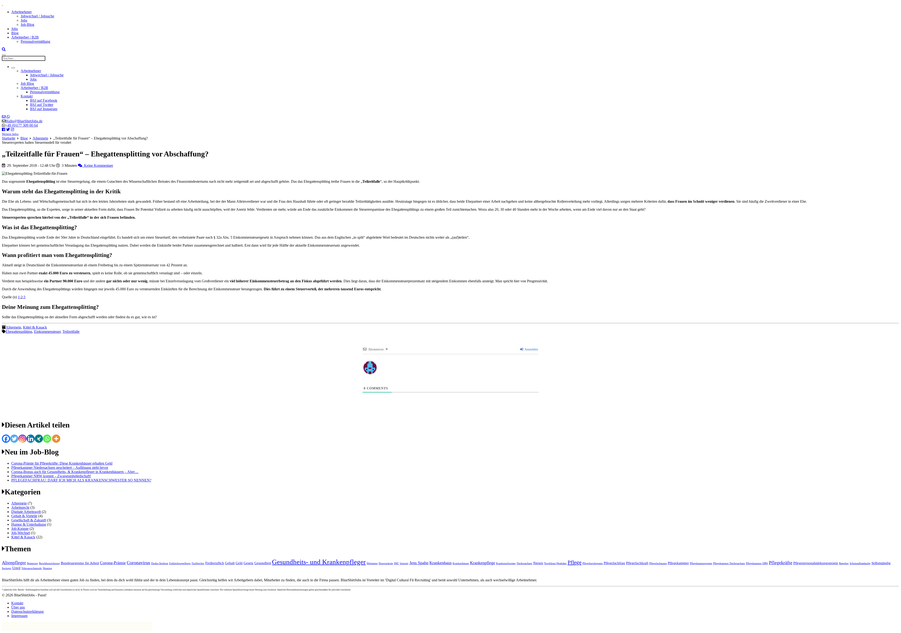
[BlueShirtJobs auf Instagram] (12, 130)
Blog (15, 33)
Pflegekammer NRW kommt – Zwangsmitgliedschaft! (51, 476)
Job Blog (27, 83)
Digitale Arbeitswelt (26, 512)
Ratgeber (844, 563)
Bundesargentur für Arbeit (80, 563)
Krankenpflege (482, 562)
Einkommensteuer (47, 332)
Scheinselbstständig (860, 563)
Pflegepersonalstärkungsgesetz (815, 563)
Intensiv (404, 563)
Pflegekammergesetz (701, 563)
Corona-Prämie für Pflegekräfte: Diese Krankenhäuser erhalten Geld (61, 463)
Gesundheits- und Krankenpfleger (319, 562)
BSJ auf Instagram (43, 109)
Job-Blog (27, 25)
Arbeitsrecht (20, 507)
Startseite (8, 138)
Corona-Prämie (113, 562)
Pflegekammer (678, 563)
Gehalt (230, 563)
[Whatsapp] (47, 439)
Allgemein (40, 138)
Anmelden (531, 349)
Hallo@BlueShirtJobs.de (24, 121)
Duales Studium (159, 563)
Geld (239, 563)
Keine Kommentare (97, 165)
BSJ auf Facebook (43, 100)
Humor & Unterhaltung (28, 524)
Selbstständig (881, 563)
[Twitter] (14, 439)
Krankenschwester (506, 563)
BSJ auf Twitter (41, 105)
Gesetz (248, 563)
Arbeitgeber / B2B (25, 37)
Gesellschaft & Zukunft (28, 520)
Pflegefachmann (658, 563)
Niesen (538, 563)
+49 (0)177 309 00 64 (21, 125)
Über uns (18, 607)
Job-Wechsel (20, 533)
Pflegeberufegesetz (592, 563)
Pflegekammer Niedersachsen (729, 563)
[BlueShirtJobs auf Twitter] (8, 130)
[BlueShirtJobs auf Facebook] (3, 130)
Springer (6, 568)
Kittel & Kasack (35, 327)
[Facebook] (6, 439)
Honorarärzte (386, 563)
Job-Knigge (20, 529)
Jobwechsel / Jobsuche (37, 16)
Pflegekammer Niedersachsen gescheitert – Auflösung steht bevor (59, 468)
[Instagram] (22, 439)
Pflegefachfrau (614, 563)
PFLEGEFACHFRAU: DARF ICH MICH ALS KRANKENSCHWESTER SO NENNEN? (81, 480)
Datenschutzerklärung (27, 612)
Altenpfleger (14, 562)
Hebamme (372, 563)
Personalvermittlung (35, 41)
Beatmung (32, 563)
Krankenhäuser (461, 563)
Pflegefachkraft (637, 563)
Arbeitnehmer (21, 12)
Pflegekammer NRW (757, 563)
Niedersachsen (524, 563)
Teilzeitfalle (71, 332)
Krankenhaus (440, 562)
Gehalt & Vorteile (24, 516)
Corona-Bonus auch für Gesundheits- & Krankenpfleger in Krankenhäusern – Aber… (74, 472)
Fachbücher (198, 563)
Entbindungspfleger (180, 563)
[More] (56, 439)
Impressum (19, 616)
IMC (396, 563)
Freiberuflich (214, 563)
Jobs (24, 20)
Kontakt (27, 96)
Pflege (574, 562)
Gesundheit (262, 563)
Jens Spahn (418, 562)
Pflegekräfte (780, 562)
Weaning (47, 568)
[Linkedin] (31, 439)
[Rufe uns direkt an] (8, 117)
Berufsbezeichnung (49, 563)
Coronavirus (138, 562)
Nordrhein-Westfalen (555, 563)
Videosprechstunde (31, 568)
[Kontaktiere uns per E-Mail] (4, 117)
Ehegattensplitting (19, 332)
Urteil (16, 568)
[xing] (39, 439)
